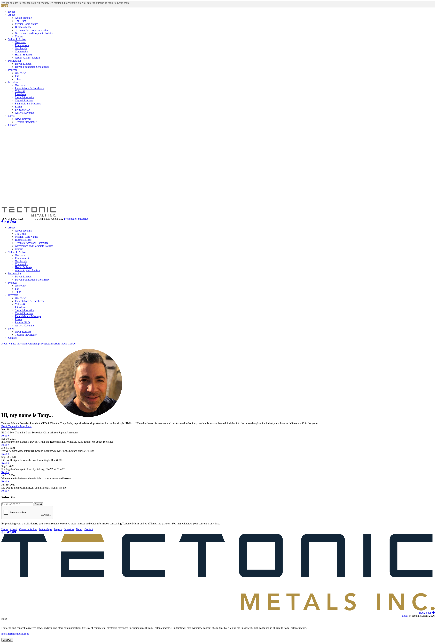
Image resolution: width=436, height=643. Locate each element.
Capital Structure (24, 100)
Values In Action (17, 39)
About (11, 14)
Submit (38, 504)
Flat (17, 76)
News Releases (23, 118)
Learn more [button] (123, 2)
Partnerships (14, 60)
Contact (12, 124)
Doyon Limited (23, 63)
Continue (7, 640)
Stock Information (24, 97)
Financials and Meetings (28, 103)
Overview (20, 42)
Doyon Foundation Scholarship (32, 66)
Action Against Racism (27, 57)
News (11, 115)
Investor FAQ (22, 109)
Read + (5, 435)
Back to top (425, 612)
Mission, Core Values (26, 23)
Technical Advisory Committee (31, 30)
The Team (20, 20)
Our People (21, 48)
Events (18, 106)
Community (21, 51)
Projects (12, 69)
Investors (13, 82)
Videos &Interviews (20, 93)
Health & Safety (23, 54)
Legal (405, 615)
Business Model (23, 27)
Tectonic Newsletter (25, 121)
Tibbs (18, 79)
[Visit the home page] (218, 609)
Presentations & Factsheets (29, 88)
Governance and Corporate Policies (34, 33)
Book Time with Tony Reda (16, 426)
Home (11, 11)
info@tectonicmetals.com (15, 633)
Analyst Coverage (24, 112)
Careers (19, 36)
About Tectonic (23, 17)
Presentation (70, 218)
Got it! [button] (4, 5)
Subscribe (83, 218)
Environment (22, 45)
